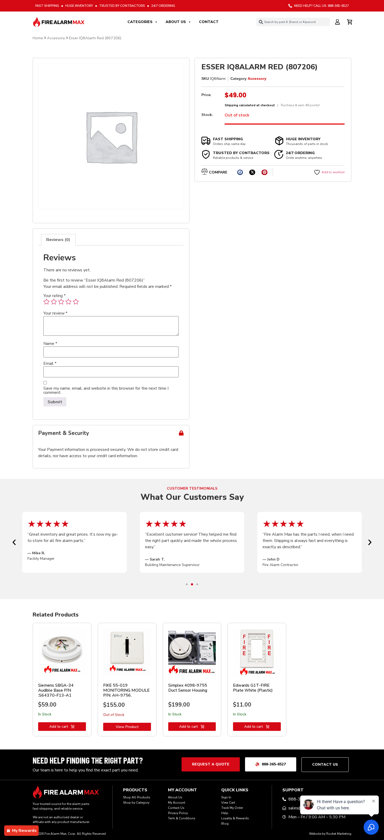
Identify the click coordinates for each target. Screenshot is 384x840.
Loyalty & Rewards (235, 818)
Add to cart (58, 726)
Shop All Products (136, 797)
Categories (140, 21)
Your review (55, 313)
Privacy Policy (178, 813)
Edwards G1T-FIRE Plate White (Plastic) (253, 687)
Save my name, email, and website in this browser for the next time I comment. (105, 390)
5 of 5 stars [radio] (76, 302)
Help (224, 813)
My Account (176, 802)
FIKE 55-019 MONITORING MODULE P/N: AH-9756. (126, 690)
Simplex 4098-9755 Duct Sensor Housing (187, 687)
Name (50, 343)
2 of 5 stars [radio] (54, 302)
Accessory (56, 38)
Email (49, 363)
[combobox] (293, 22)
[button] (240, 172)
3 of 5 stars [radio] (61, 302)
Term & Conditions (181, 818)
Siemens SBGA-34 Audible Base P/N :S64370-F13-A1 (56, 690)
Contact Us (176, 808)
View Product (127, 726)
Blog (225, 823)
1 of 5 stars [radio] (46, 302)
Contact (209, 21)
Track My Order (232, 808)
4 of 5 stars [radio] (68, 302)
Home (38, 38)
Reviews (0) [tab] (58, 240)
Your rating (54, 296)
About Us (176, 21)
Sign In (226, 797)
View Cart (228, 802)
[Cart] (350, 21)
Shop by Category (136, 802)
